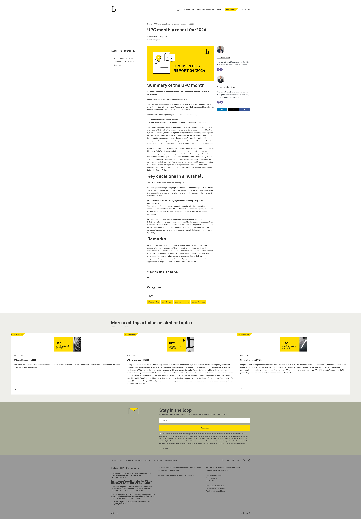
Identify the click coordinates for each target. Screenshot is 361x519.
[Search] (178, 9)
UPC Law (114, 513)
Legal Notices (189, 475)
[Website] (218, 69)
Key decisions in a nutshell (124, 62)
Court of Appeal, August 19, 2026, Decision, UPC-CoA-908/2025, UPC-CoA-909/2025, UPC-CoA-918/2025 (131, 482)
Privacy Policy (221, 414)
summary (178, 302)
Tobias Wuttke (223, 58)
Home (149, 24)
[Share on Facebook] (244, 109)
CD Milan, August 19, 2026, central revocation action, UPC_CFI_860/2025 (131, 503)
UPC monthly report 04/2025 (251, 360)
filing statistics (153, 302)
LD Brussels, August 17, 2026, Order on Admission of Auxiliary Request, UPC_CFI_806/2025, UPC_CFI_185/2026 (131, 475)
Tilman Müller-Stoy (226, 87)
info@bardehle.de (218, 491)
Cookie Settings (176, 475)
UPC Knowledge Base (162, 24)
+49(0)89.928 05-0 (217, 486)
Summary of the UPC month (124, 58)
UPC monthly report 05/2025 (138, 360)
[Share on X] (233, 109)
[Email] (221, 69)
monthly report (167, 302)
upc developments (198, 302)
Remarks (117, 65)
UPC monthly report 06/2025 (25, 360)
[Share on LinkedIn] (222, 109)
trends (187, 302)
